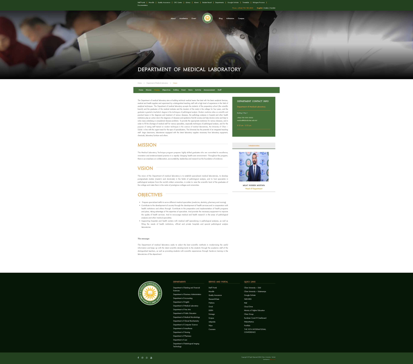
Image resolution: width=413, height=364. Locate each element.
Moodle (151, 2)
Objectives (166, 90)
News (190, 90)
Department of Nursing (181, 332)
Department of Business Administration (187, 294)
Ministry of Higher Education (254, 310)
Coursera (212, 329)
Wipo (211, 325)
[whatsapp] (147, 357)
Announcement (209, 90)
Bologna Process (259, 2)
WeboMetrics (249, 322)
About (173, 18)
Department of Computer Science (185, 324)
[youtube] (151, 357)
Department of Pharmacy (182, 336)
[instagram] (142, 357)
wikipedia (212, 322)
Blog (221, 18)
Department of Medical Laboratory (185, 306)
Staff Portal (141, 2)
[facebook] (138, 357)
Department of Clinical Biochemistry (186, 321)
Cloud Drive (248, 306)
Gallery (176, 90)
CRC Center (178, 2)
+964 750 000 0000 (245, 117)
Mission (148, 90)
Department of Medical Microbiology (186, 317)
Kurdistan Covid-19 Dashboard (255, 318)
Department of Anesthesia (182, 328)
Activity (198, 90)
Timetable (245, 2)
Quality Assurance (164, 2)
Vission (156, 90)
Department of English (181, 302)
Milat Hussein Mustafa (254, 185)
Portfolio (247, 325)
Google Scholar (233, 2)
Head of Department (253, 188)
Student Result (207, 2)
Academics (184, 18)
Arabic (266, 8)
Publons (211, 303)
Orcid (211, 306)
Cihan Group (249, 314)
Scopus (211, 318)
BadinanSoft (272, 359)
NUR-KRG (248, 299)
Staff (219, 90)
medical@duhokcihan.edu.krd (247, 120)
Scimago (212, 314)
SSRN (211, 310)
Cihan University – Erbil (252, 287)
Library (188, 2)
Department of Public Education (184, 313)
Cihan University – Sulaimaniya (255, 291)
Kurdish (272, 8)
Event (183, 90)
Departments (219, 2)
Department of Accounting (182, 298)
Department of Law (180, 340)
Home (141, 90)
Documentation (143, 5)
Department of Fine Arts (182, 309)
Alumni (196, 2)
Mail (245, 303)
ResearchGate (214, 299)
